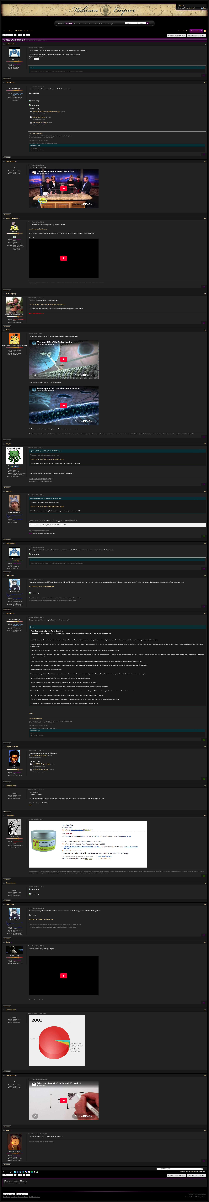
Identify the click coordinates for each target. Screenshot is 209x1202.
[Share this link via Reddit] (29, 1172)
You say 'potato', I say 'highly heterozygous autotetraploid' (47, 304)
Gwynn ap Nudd (12, 746)
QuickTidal (10, 576)
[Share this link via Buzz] (23, 1172)
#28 (205, 491)
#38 (205, 1010)
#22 (205, 82)
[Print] (34, 1172)
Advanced (150, 23)
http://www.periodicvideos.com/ (38, 229)
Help (204, 8)
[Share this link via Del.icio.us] (26, 1172)
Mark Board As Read (34, 1197)
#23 (205, 161)
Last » (28, 35)
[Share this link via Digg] (20, 1172)
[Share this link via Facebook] (17, 1172)
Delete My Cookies (23, 1197)
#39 (205, 1075)
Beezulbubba (11, 161)
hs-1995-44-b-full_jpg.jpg (39, 755)
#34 (205, 815)
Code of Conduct (183, 31)
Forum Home (14, 1197)
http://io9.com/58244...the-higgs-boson (41, 919)
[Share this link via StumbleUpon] (32, 1172)
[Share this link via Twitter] (15, 1172)
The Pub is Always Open (35, 133)
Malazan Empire (8, 31)
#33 (205, 786)
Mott (7, 330)
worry (8, 1130)
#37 (205, 942)
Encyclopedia (110, 23)
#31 (205, 613)
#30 (205, 576)
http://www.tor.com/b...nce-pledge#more (41, 586)
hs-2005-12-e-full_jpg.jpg (40, 769)
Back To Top (6, 1197)
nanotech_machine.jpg (40, 122)
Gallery (95, 23)
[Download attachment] (31, 111)
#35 (205, 883)
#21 (205, 44)
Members (77, 23)
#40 (205, 1130)
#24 (205, 218)
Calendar (86, 23)
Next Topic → (202, 1171)
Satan (8, 942)
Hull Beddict (10, 44)
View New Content (196, 31)
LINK (30, 805)
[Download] (37, 1172)
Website (61, 23)
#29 (205, 543)
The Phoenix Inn (29, 31)
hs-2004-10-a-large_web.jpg (41, 764)
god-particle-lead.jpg (39, 117)
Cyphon (9, 491)
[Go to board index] (104, 10)
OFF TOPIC (18, 31)
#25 (205, 294)
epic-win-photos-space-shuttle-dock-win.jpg (46, 111)
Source (31, 713)
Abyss (8, 444)
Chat (101, 23)
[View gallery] (14, 237)
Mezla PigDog (11, 294)
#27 (205, 444)
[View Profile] (16, 44)
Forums (69, 23)
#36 (205, 904)
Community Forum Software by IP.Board (195, 1197)
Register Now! (190, 8)
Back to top (7, 78)
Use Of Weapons (12, 218)
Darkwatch (10, 82)
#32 (205, 746)
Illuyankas (10, 815)
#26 (205, 330)
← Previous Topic (183, 1171)
